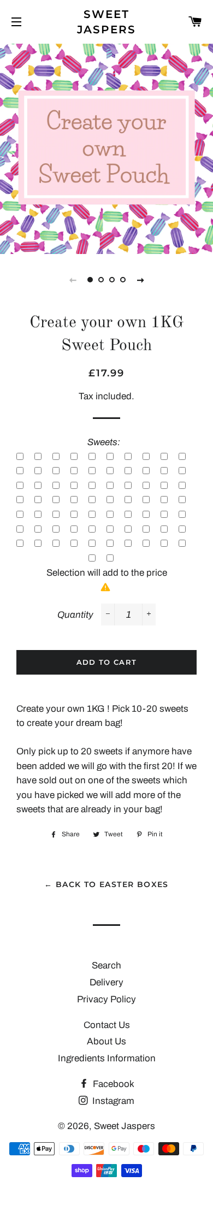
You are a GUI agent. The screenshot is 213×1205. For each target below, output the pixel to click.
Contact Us (107, 1025)
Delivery (106, 982)
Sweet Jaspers (107, 22)
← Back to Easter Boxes (106, 884)
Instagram (112, 1101)
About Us (106, 1041)
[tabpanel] (106, 147)
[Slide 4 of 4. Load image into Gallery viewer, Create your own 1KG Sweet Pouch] (122, 279)
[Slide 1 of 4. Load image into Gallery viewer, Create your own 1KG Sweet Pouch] (90, 279)
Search (106, 965)
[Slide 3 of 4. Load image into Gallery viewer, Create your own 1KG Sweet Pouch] (111, 279)
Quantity (75, 615)
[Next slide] (140, 280)
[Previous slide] (73, 280)
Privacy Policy (106, 999)
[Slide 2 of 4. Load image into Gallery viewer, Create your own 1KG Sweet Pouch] (101, 279)
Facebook (112, 1084)
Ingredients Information (107, 1058)
